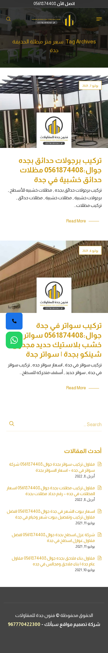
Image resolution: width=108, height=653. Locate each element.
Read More (76, 221)
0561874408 (54, 3)
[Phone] (14, 321)
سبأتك (51, 624)
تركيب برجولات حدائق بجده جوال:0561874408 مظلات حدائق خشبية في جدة (60, 170)
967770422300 (24, 624)
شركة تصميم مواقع (80, 624)
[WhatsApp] (14, 340)
